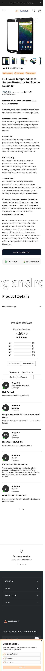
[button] (22, 343)
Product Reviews (21, 322)
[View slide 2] (20, 564)
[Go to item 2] (14, 61)
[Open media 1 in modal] (36, 20)
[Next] (40, 3)
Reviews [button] (13, 372)
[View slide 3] (23, 564)
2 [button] (23, 509)
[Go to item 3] (23, 61)
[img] (21, 383)
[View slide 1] (17, 564)
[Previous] (3, 3)
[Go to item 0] (5, 61)
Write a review (14, 363)
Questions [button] (26, 372)
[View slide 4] (25, 564)
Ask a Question (28, 363)
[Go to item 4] (32, 61)
